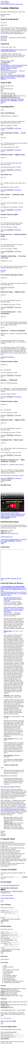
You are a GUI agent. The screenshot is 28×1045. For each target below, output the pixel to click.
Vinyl (8, 60)
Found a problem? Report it (7, 898)
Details (2, 947)
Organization (4, 935)
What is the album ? (9, 864)
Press (14, 4)
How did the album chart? (11, 850)
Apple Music (7, 578)
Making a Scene (8, 631)
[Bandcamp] (4, 890)
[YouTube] (1, 890)
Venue (2, 941)
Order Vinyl (9, 1021)
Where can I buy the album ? (11, 855)
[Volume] (14, 94)
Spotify (2, 578)
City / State (3, 943)
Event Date (3, 940)
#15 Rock (16, 810)
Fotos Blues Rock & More (7, 786)
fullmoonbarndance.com (7, 536)
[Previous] (2, 94)
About (17, 4)
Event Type (3, 938)
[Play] (5, 93)
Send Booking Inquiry (6, 951)
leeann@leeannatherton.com (12, 885)
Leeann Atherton (5, 2)
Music (2, 4)
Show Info (3, 270)
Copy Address (10, 128)
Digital (12, 60)
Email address (4, 877)
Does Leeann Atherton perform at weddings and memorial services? (13, 861)
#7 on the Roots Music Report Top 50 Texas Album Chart (14, 809)
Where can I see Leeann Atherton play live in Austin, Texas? (12, 845)
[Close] (2, 901)
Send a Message (5, 888)
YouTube (19, 578)
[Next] (8, 94)
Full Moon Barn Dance (17, 891)
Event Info (3, 128)
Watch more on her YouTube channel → (10, 512)
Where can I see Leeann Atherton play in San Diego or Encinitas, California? (12, 848)
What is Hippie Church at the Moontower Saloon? (14, 859)
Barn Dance (10, 4)
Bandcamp (13, 578)
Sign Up (25, 877)
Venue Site (3, 150)
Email (2, 912)
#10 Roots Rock (8, 810)
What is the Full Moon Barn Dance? (11, 852)
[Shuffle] (11, 94)
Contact (21, 4)
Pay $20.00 (5, 1038)
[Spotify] (3, 890)
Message (3, 917)
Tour (5, 4)
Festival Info (4, 287)
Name (2, 910)
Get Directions (17, 128)
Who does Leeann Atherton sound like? (11, 856)
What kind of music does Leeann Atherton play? (14, 843)
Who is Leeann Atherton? (8, 842)
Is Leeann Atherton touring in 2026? (11, 857)
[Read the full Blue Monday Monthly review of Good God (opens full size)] (14, 611)
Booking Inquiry (13, 888)
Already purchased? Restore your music (10, 97)
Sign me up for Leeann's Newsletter (11, 919)
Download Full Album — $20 (8, 95)
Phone (2, 937)
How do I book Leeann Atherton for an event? (13, 853)
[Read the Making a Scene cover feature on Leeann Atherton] (14, 600)
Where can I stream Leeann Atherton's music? (13, 863)
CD (5, 60)
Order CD (3, 1021)
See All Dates (4, 36)
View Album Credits (5, 62)
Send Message (4, 920)
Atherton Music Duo (6, 891)
